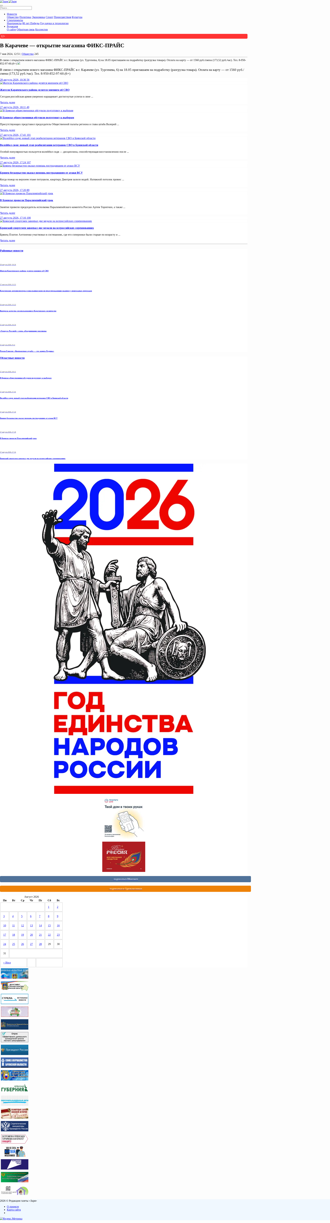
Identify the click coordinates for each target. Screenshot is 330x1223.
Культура (77, 17)
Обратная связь (26, 29)
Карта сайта (14, 1209)
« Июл (7, 962)
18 (13, 934)
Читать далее (7, 102)
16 (58, 925)
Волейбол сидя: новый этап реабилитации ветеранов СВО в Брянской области (49, 145)
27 (31, 944)
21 (40, 934)
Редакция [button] (12, 26)
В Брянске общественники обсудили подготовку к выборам (37, 117)
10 (4, 925)
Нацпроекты (14, 23)
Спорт (49, 17)
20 (31, 934)
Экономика (38, 17)
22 (49, 934)
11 (13, 925)
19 (22, 934)
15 (49, 925)
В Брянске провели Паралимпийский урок (26, 200)
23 (58, 934)
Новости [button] (12, 14)
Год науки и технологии (54, 23)
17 (4, 934)
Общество (13, 17)
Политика (25, 17)
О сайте (11, 29)
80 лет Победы (31, 23)
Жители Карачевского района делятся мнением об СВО (34, 89)
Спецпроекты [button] (15, 20)
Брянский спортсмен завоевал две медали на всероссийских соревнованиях (47, 227)
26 (22, 944)
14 (40, 925)
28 (40, 944)
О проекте (13, 1206)
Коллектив (41, 29)
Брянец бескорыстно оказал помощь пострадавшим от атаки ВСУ (41, 172)
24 (4, 944)
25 (13, 944)
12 (22, 925)
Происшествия (62, 17)
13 (31, 925)
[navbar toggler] (1, 5)
